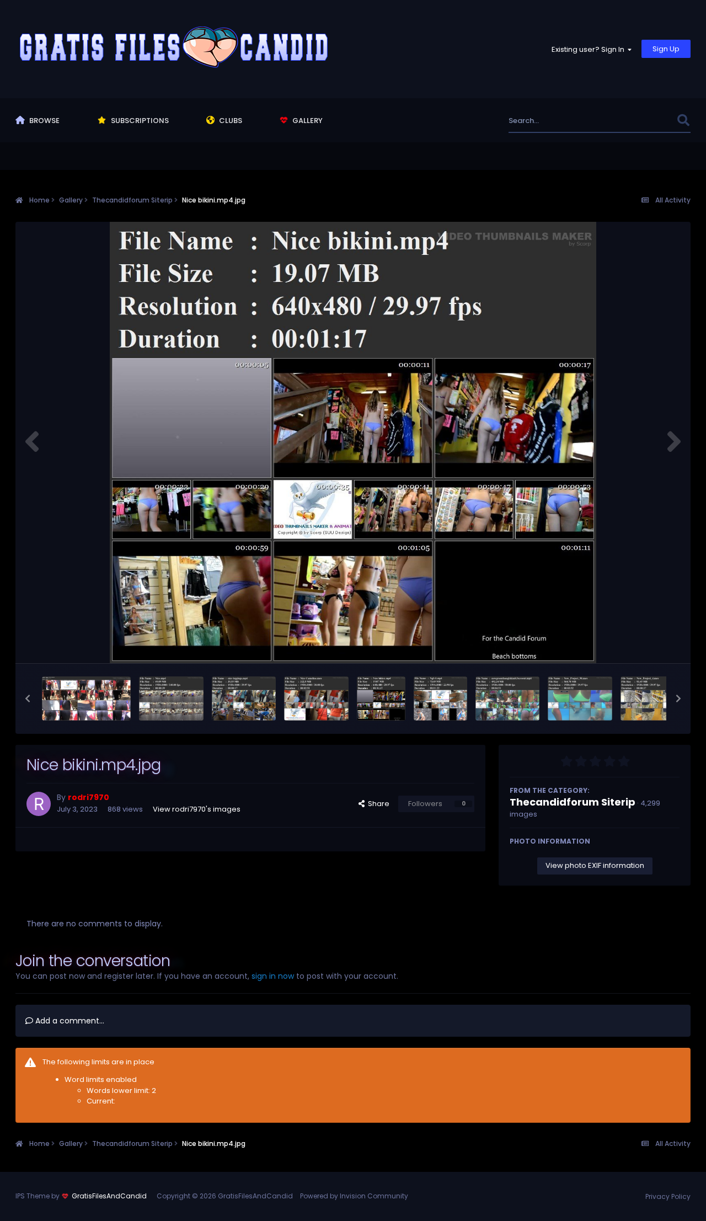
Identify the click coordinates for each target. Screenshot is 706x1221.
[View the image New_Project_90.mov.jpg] (580, 698)
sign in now (273, 976)
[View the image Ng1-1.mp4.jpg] (440, 698)
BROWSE (44, 120)
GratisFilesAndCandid (109, 1196)
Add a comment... (68, 1020)
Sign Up (666, 49)
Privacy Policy (668, 1196)
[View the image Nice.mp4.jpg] (171, 698)
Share (377, 803)
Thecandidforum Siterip (572, 802)
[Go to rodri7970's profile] (38, 804)
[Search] (683, 120)
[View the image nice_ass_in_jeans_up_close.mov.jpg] (86, 698)
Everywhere (642, 120)
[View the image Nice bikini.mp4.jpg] (381, 698)
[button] (27, 698)
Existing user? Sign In (590, 49)
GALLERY (307, 120)
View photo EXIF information (594, 865)
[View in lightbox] (353, 442)
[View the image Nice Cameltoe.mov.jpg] (316, 698)
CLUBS (229, 120)
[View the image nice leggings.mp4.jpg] (244, 698)
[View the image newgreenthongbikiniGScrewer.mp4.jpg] (507, 698)
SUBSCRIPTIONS (139, 120)
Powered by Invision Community (354, 1196)
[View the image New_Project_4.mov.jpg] (653, 698)
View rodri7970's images (196, 809)
